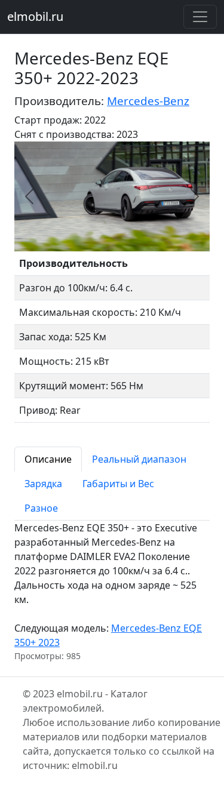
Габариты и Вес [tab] (118, 483)
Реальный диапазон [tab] (139, 459)
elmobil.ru (35, 16)
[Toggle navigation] (200, 17)
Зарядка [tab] (43, 483)
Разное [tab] (41, 508)
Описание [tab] (48, 459)
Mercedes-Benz (148, 101)
